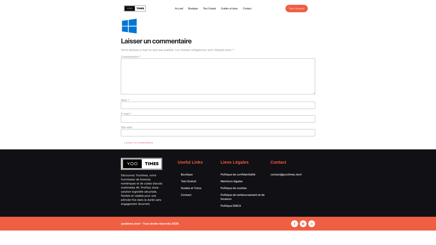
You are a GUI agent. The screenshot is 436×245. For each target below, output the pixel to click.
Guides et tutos (229, 8)
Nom (125, 100)
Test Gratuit (209, 8)
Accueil (179, 8)
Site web (126, 127)
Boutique (193, 8)
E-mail (126, 113)
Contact (247, 8)
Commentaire (131, 56)
